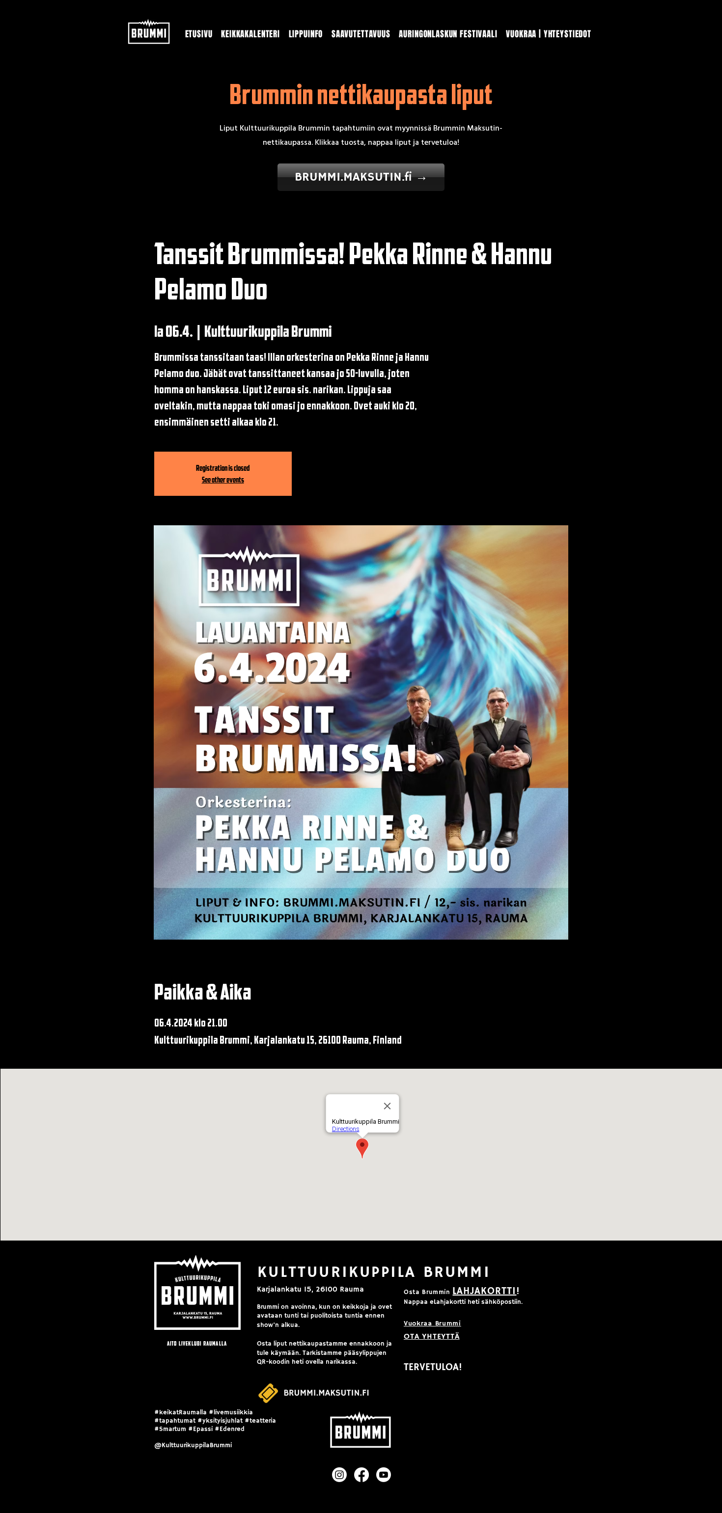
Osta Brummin (427, 1292)
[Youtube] (383, 1474)
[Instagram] (339, 1474)
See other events (223, 480)
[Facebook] (361, 1474)
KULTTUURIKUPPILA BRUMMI (374, 1272)
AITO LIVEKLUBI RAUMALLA (197, 1343)
